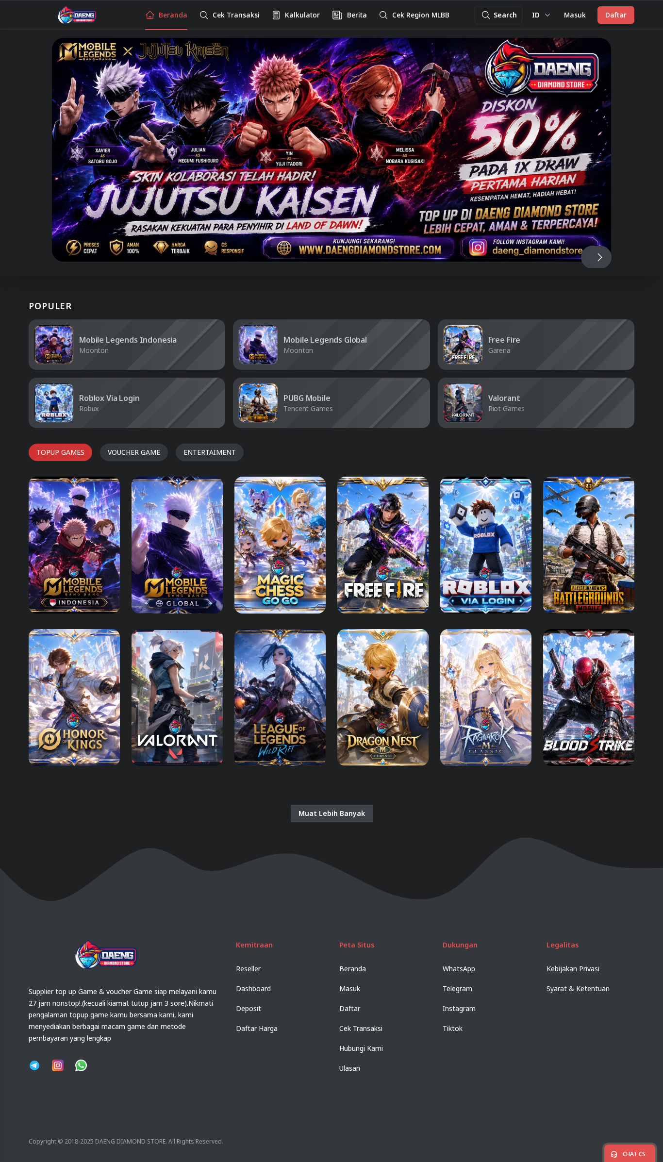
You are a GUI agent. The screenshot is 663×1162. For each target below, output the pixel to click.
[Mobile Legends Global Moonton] (177, 545)
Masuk (575, 14)
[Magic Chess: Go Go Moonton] (280, 545)
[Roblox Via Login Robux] (485, 545)
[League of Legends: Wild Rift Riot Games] (280, 697)
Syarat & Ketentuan (578, 988)
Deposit (248, 1008)
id (536, 14)
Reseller (248, 968)
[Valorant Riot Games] (177, 697)
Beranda (352, 968)
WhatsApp (459, 968)
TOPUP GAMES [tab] (60, 452)
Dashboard (253, 988)
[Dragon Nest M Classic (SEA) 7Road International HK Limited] (383, 697)
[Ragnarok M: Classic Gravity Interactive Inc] (485, 697)
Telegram (457, 988)
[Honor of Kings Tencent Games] (74, 697)
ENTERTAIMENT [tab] (209, 452)
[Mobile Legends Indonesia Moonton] (74, 545)
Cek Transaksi (360, 1028)
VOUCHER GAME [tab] (134, 452)
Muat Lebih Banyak (331, 813)
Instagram (459, 1008)
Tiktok (453, 1028)
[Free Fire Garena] (383, 545)
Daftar (616, 14)
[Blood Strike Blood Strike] (588, 697)
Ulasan (349, 1068)
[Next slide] (599, 257)
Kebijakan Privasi (573, 968)
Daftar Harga (257, 1028)
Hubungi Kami (361, 1048)
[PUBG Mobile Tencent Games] (588, 545)
